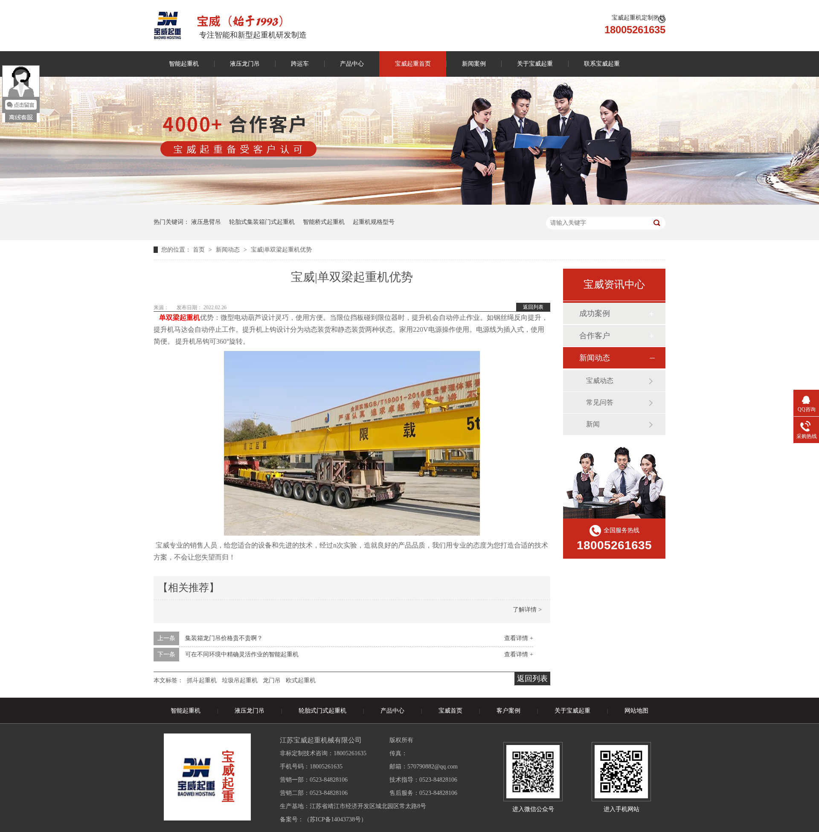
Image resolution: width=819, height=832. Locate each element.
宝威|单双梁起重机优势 (281, 249)
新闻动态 (228, 249)
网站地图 (636, 710)
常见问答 (599, 402)
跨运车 (300, 64)
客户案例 (508, 710)
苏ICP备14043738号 (335, 819)
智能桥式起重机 (324, 222)
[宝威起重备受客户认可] (409, 203)
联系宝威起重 (602, 64)
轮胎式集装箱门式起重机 (262, 222)
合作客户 (594, 335)
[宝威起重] (167, 25)
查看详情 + (518, 638)
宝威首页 (450, 710)
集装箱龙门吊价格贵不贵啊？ (224, 638)
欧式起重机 (301, 680)
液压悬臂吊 (206, 222)
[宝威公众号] (533, 771)
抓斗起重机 (202, 680)
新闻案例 (474, 64)
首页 (199, 249)
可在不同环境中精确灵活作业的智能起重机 (242, 654)
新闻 (593, 424)
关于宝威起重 (535, 64)
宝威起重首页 (413, 64)
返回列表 (533, 307)
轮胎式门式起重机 (322, 710)
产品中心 (352, 64)
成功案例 (594, 313)
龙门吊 (272, 680)
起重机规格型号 (374, 222)
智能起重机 (184, 64)
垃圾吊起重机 (240, 680)
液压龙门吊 (245, 64)
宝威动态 (599, 380)
